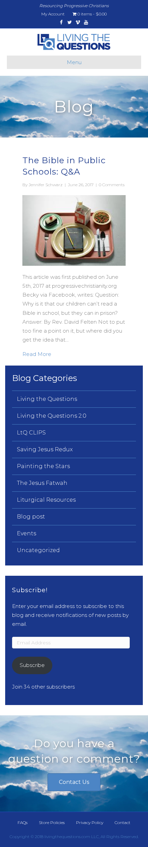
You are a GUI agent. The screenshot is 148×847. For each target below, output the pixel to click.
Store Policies (52, 822)
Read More (36, 353)
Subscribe (32, 665)
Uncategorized (38, 550)
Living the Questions (47, 399)
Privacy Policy (89, 822)
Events (26, 533)
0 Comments (112, 184)
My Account (53, 13)
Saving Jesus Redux (45, 449)
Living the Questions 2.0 (51, 416)
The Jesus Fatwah (42, 483)
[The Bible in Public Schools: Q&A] (74, 230)
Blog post (31, 516)
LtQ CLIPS (31, 432)
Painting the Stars (43, 466)
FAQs (23, 822)
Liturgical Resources (46, 500)
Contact (122, 822)
